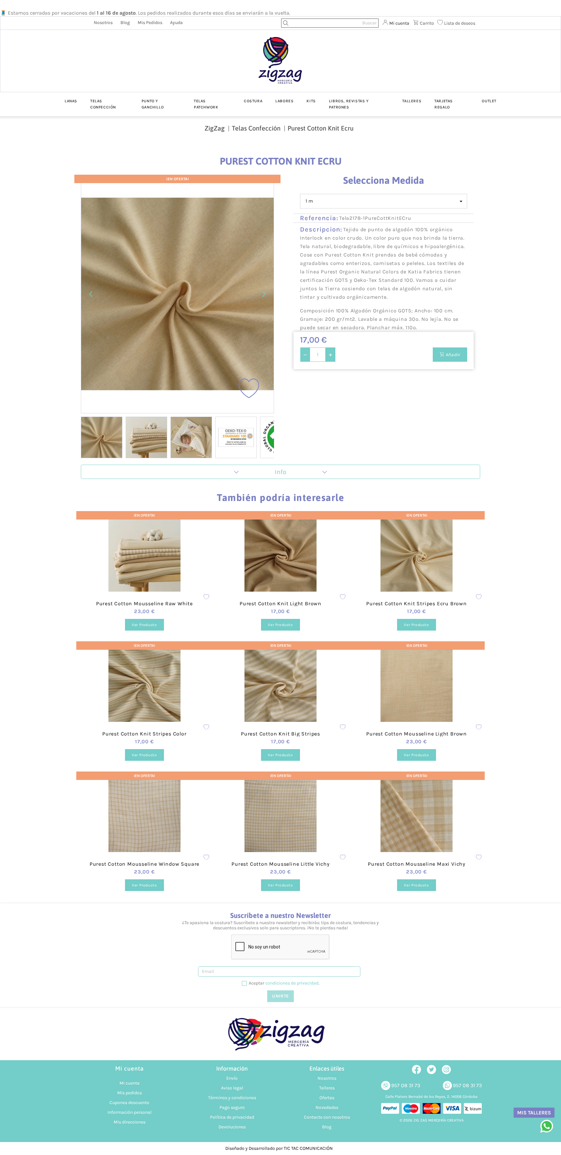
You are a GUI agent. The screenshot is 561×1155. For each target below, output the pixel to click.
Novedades (327, 1107)
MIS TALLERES (534, 1113)
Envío (232, 1078)
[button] (101, 437)
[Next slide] (263, 294)
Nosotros (103, 22)
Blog (125, 22)
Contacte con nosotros (327, 1117)
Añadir (452, 355)
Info (280, 472)
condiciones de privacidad (291, 983)
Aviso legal (232, 1088)
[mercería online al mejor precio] (280, 65)
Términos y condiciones (232, 1097)
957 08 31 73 (405, 1085)
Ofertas (326, 1097)
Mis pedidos (150, 22)
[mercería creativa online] (280, 1038)
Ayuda (176, 22)
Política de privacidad (232, 1117)
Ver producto (144, 624)
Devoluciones (232, 1127)
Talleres (327, 1088)
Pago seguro (232, 1107)
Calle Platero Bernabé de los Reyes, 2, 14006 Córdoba (431, 1096)
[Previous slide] (91, 294)
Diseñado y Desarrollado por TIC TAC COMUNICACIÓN (279, 1148)
